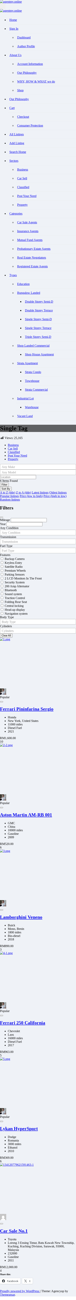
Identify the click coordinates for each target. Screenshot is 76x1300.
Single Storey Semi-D (38, 319)
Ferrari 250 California (22, 1022)
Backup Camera (15, 558)
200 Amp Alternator (17, 586)
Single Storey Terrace (38, 328)
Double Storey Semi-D (39, 301)
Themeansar (7, 1294)
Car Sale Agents (27, 222)
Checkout (23, 116)
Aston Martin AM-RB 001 (26, 814)
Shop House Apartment (39, 354)
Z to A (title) (23, 492)
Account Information (30, 64)
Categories (15, 213)
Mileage (5, 520)
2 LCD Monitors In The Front (23, 578)
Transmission (8, 537)
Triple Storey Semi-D (38, 336)
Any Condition (9, 528)
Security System (15, 582)
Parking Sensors (15, 574)
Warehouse (32, 407)
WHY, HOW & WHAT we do (36, 81)
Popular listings (9, 496)
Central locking (14, 605)
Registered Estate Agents (32, 266)
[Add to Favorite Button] (1, 701)
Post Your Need (26, 196)
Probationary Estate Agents (33, 248)
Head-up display (15, 609)
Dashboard (24, 37)
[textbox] (38, 467)
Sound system (13, 594)
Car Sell (22, 178)
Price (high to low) (54, 496)
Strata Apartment (27, 363)
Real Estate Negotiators (31, 257)
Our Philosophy (27, 72)
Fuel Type (6, 546)
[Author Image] (3, 693)
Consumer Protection (30, 125)
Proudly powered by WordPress (20, 1291)
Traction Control (15, 598)
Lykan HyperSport (19, 1128)
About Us (15, 55)
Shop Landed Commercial (33, 345)
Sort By (6, 488)
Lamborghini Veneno (21, 917)
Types (13, 275)
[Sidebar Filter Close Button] (1, 517)
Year (3, 524)
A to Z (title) (7, 492)
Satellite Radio (14, 566)
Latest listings (40, 492)
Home (13, 20)
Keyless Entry (13, 562)
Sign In (13, 28)
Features (5, 555)
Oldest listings (58, 492)
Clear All (6, 635)
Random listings (10, 499)
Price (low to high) (31, 496)
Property (22, 204)
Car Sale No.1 (14, 1230)
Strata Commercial (36, 389)
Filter (4, 484)
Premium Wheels (15, 570)
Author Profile (26, 46)
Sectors (13, 160)
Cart (12, 108)
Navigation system (16, 613)
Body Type (7, 617)
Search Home (17, 152)
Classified (23, 187)
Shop (20, 90)
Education (23, 284)
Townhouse (32, 380)
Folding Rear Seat (16, 602)
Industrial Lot (25, 398)
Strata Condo (33, 372)
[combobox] (38, 467)
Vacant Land (25, 416)
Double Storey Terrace (39, 310)
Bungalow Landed (28, 292)
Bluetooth (11, 590)
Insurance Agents (27, 231)
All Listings (16, 134)
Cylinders (6, 626)
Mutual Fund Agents (29, 240)
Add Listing (16, 143)
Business (22, 169)
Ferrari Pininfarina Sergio (26, 709)
